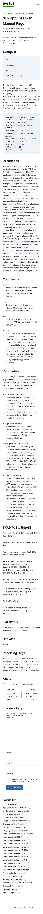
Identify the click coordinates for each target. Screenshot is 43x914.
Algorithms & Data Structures (14, 808)
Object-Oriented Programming (15, 870)
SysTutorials (15, 907)
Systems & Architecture (12, 886)
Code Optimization (10, 814)
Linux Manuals (8, 13)
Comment (10, 717)
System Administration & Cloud (15, 883)
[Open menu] (38, 4)
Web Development (10, 893)
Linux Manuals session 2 (13, 844)
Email (9, 763)
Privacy (30, 907)
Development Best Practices (14, 824)
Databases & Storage (11, 817)
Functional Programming (13, 827)
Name (9, 752)
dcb (16, 429)
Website (9, 773)
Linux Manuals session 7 (13, 857)
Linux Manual (9, 29)
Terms (23, 907)
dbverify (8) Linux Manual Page (11, 694)
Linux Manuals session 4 (13, 850)
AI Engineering (8, 804)
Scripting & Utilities (10, 876)
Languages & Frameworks (13, 831)
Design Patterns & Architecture (15, 821)
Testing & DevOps (10, 889)
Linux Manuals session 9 (13, 863)
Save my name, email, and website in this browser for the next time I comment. (22, 780)
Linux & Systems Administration (16, 834)
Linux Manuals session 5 (13, 853)
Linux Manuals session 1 (13, 840)
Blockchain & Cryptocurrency (14, 811)
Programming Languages (13, 873)
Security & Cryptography (12, 879)
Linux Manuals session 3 (13, 847)
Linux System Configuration (14, 866)
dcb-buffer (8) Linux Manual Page (31, 694)
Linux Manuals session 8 (24, 13)
